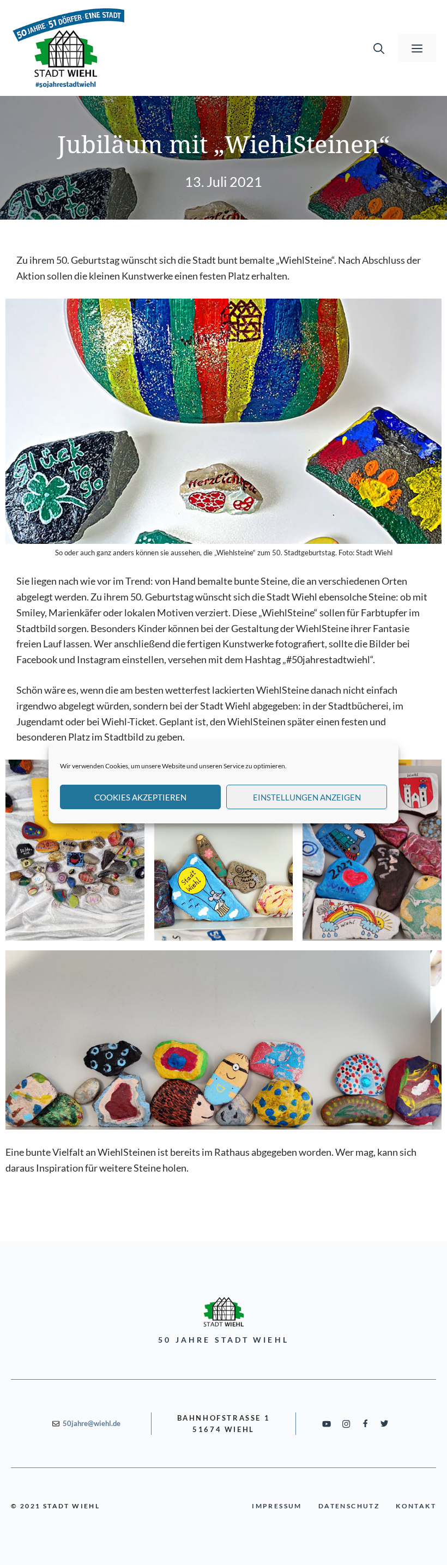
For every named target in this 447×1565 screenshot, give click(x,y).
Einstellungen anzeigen (307, 797)
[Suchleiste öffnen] (379, 48)
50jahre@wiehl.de (91, 1423)
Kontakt (416, 1506)
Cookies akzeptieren (140, 797)
